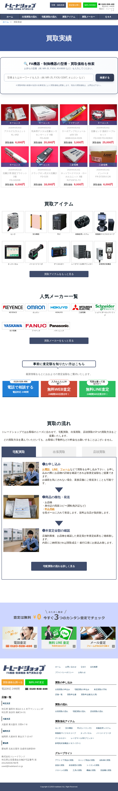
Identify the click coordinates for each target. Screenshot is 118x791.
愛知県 (5, 743)
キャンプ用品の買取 (86, 760)
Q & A (108, 16)
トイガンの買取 (93, 765)
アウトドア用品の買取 (64, 760)
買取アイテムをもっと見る (59, 274)
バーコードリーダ (103, 733)
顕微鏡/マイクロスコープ (65, 733)
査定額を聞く (74, 5)
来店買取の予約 (100, 689)
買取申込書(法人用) (89, 694)
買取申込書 (71, 694)
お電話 (46, 469)
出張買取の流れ (29, 16)
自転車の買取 (104, 760)
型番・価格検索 (57, 5)
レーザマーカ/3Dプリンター (82, 738)
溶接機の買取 (105, 770)
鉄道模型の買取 (75, 765)
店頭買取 (99, 451)
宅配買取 (19, 451)
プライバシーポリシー (64, 672)
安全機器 (69, 728)
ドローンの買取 (61, 770)
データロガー (60, 738)
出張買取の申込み (62, 689)
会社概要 (94, 667)
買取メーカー (88, 16)
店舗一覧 (59, 694)
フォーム (65, 469)
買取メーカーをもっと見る (59, 340)
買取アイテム (68, 16)
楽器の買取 (59, 765)
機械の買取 (91, 770)
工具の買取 (77, 770)
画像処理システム (103, 728)
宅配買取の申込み (82, 689)
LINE (55, 469)
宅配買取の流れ (49, 16)
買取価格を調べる (13, 682)
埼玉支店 (6, 703)
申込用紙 (50, 509)
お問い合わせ (70, 667)
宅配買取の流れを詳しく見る (59, 566)
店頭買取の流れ (96, 711)
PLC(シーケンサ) (84, 728)
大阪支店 (6, 719)
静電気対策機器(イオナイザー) (67, 743)
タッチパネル (86, 733)
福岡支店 (6, 731)
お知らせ (82, 672)
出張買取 (59, 451)
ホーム (10, 16)
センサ (58, 728)
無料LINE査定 (90, 5)
